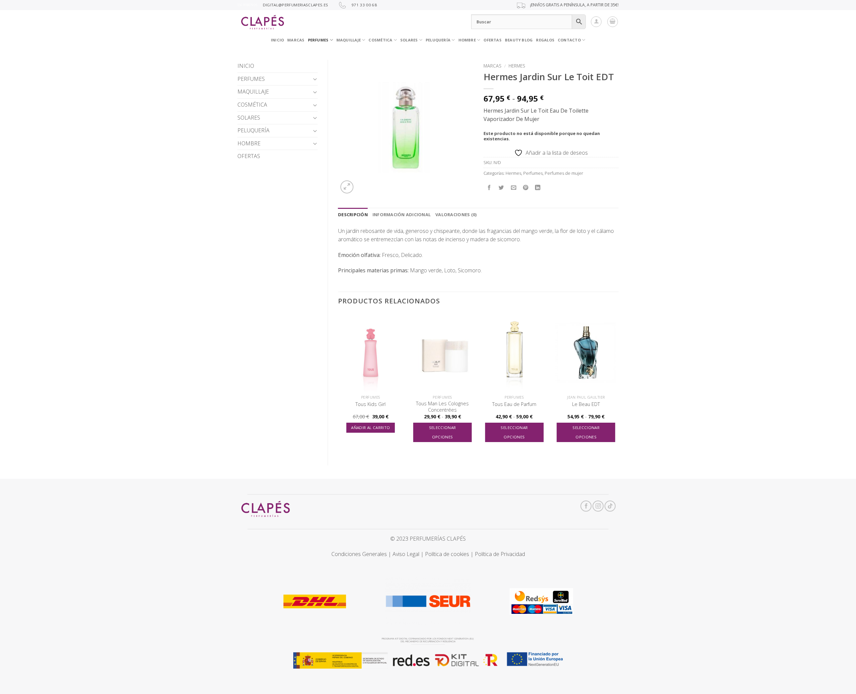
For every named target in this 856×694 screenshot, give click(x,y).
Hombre (467, 39)
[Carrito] (612, 21)
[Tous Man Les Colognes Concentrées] (442, 352)
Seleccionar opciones (442, 432)
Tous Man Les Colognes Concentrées (442, 407)
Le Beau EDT (586, 404)
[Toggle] (315, 79)
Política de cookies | (450, 554)
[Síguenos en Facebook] (586, 506)
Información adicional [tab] (401, 215)
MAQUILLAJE (253, 91)
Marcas (493, 65)
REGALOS (545, 39)
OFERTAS (493, 39)
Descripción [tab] (353, 215)
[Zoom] (346, 186)
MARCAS (295, 39)
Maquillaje (348, 39)
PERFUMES (318, 39)
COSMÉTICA (380, 39)
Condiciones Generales (359, 554)
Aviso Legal (406, 554)
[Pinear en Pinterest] (525, 187)
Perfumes (533, 173)
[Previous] (338, 383)
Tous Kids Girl (370, 404)
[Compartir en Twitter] (501, 187)
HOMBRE (248, 143)
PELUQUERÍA (438, 39)
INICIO (277, 39)
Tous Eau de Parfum (514, 404)
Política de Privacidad (500, 554)
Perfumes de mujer (564, 173)
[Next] (618, 383)
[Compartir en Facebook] (489, 187)
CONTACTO (569, 39)
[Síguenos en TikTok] (610, 506)
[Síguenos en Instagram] (598, 506)
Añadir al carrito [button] (370, 427)
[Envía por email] (513, 187)
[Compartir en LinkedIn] (537, 187)
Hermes (517, 65)
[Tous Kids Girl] (370, 352)
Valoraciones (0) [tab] (455, 215)
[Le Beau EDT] (586, 352)
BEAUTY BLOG (519, 39)
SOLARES (409, 39)
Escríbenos (247, 5)
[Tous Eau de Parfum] (514, 352)
